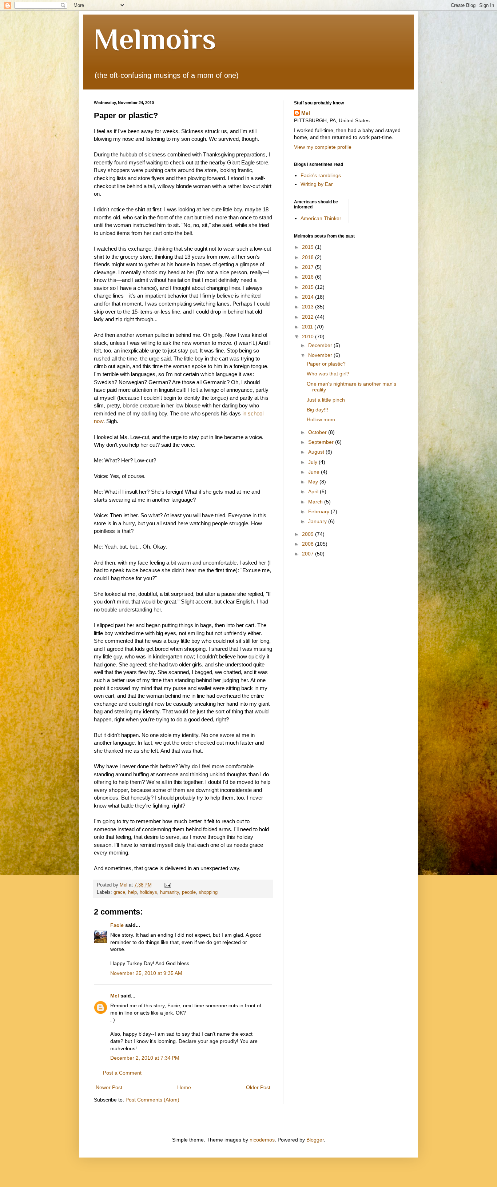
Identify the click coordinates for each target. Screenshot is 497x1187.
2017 (308, 267)
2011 (308, 327)
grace (119, 892)
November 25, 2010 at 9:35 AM (146, 973)
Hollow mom (321, 419)
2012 (308, 317)
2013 (308, 307)
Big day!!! (317, 410)
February (319, 511)
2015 (308, 287)
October (318, 432)
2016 (308, 277)
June (314, 472)
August (317, 452)
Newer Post (109, 1087)
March (316, 502)
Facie (117, 925)
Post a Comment (122, 1073)
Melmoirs (155, 39)
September (321, 442)
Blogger (315, 1140)
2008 (308, 544)
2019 (308, 247)
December (321, 345)
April (314, 491)
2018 (308, 257)
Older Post (258, 1087)
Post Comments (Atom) (152, 1100)
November (321, 355)
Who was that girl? (328, 374)
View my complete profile (322, 147)
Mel (114, 996)
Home (184, 1087)
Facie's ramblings (321, 175)
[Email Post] (167, 885)
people (189, 892)
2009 (308, 534)
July (313, 462)
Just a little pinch (326, 400)
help (132, 892)
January (318, 521)
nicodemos (262, 1140)
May (313, 482)
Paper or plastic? (326, 364)
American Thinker (321, 218)
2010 (308, 336)
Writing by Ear (317, 184)
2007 (308, 554)
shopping (208, 892)
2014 (308, 297)
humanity (169, 892)
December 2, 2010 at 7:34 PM (144, 1058)
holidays (148, 892)
